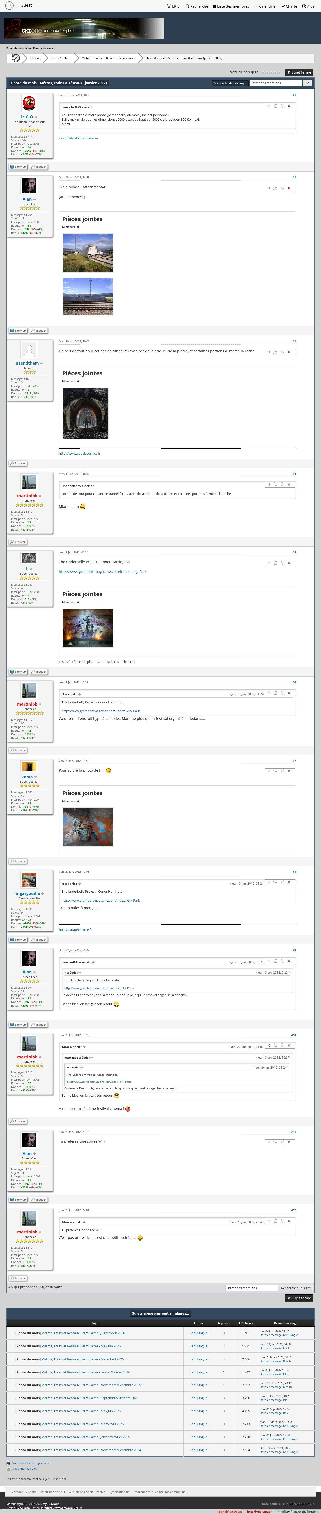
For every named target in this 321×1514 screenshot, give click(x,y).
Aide (310, 6)
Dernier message (271, 1335)
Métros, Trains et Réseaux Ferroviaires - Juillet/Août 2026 (83, 1333)
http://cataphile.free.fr (75, 929)
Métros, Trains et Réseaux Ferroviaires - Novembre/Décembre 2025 (91, 1385)
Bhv (285, 1413)
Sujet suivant (51, 1287)
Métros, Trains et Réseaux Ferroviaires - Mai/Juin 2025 (81, 1411)
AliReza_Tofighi (30, 1508)
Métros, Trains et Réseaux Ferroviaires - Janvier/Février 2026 (85, 1372)
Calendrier (267, 6)
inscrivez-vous (258, 1511)
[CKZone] (14, 58)
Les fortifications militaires (78, 138)
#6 (294, 682)
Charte (291, 6)
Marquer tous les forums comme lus (160, 1492)
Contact (17, 1492)
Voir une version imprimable (31, 1463)
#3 (294, 341)
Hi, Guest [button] (23, 5)
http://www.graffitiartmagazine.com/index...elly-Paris (103, 571)
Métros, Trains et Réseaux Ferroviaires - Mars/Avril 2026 (82, 1359)
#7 (294, 761)
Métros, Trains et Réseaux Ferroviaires (108, 58)
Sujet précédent (24, 1287)
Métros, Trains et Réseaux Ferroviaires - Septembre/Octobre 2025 (89, 1398)
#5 (294, 552)
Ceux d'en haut (61, 58)
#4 (294, 474)
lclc (285, 1374)
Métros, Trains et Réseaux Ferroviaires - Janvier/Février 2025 (85, 1437)
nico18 (287, 1387)
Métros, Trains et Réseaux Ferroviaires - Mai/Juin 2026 (81, 1346)
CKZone (35, 58)
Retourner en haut (52, 1492)
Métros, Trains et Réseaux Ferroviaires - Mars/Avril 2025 (82, 1424)
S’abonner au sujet (24, 1468)
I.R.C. (176, 6)
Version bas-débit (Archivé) (87, 1492)
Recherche (198, 6)
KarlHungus (198, 1333)
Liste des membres (232, 6)
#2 (294, 177)
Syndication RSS (120, 1492)
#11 (293, 1132)
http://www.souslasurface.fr (79, 453)
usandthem (27, 363)
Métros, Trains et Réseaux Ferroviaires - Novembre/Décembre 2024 (91, 1450)
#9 (294, 950)
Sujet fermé (301, 72)
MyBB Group (51, 1504)
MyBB (20, 1504)
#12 (293, 1210)
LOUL (286, 1348)
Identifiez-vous (229, 1511)
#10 (293, 1035)
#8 (294, 871)
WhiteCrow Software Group (63, 1508)
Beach (287, 1361)
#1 (294, 95)
